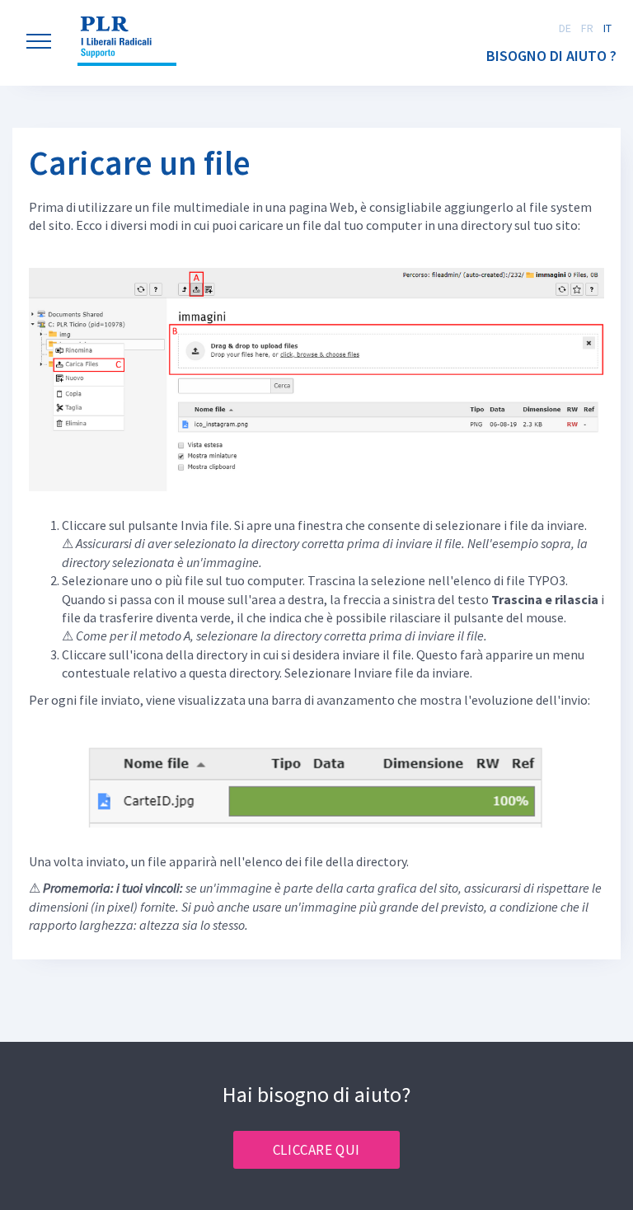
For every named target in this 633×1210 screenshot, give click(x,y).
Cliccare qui (316, 1150)
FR (587, 28)
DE (565, 28)
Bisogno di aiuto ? (551, 55)
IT (607, 28)
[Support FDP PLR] (127, 41)
